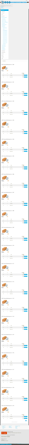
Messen (2, 55)
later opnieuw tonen (3, 444)
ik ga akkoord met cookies (8, 444)
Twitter (16, 427)
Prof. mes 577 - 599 (5, 42)
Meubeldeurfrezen (4, 24)
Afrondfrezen (3, 18)
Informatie (2, 6)
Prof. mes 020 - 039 (5, 31)
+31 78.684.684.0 (8, 436)
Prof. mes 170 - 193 (5, 38)
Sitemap (3, 426)
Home (1, 0)
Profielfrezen (3, 26)
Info (24, 93)
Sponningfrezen (4, 46)
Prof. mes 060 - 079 (5, 33)
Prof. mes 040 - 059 (5, 32)
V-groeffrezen (3, 49)
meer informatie (19, 443)
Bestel (26, 93)
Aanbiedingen (3, 11)
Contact (2, 7)
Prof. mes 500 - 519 (5, 39)
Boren (2, 14)
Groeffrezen (3, 23)
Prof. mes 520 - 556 (5, 40)
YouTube (16, 428)
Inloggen (10, 426)
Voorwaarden (4, 427)
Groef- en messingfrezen (5, 22)
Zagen (2, 58)
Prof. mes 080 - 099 (5, 34)
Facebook (16, 426)
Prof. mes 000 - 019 (5, 30)
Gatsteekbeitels (3, 52)
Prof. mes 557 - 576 (5, 41)
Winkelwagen (10, 427)
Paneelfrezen (3, 25)
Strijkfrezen (3, 47)
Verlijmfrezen (3, 48)
